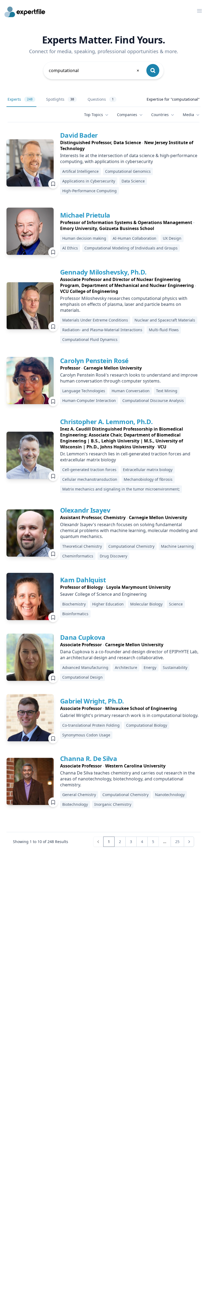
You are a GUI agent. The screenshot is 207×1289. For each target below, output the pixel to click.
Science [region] (176, 604)
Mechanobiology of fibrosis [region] (148, 479)
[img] (30, 163)
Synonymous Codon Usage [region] (86, 734)
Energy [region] (150, 667)
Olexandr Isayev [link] (85, 510)
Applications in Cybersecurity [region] (88, 181)
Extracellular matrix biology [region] (147, 469)
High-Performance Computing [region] (89, 190)
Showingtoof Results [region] (40, 841)
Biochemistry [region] (74, 604)
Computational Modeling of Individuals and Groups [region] (131, 248)
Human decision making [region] (84, 238)
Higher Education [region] (108, 604)
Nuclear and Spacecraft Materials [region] (164, 320)
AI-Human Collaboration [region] (134, 238)
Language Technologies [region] (83, 390)
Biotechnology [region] (75, 804)
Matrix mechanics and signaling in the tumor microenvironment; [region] (121, 489)
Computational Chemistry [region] (131, 546)
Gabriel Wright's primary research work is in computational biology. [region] (129, 715)
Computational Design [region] (82, 677)
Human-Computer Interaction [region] (89, 400)
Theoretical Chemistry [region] (82, 546)
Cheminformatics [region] (77, 556)
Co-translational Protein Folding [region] (91, 725)
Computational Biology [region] (146, 725)
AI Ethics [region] (70, 248)
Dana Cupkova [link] (82, 637)
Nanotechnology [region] (170, 794)
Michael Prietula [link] (85, 215)
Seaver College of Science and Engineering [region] (103, 594)
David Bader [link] (79, 135)
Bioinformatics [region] (75, 613)
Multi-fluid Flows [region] (164, 329)
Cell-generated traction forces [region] (89, 469)
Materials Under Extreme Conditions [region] (95, 320)
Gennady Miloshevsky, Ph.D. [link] (103, 272)
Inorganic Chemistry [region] (112, 804)
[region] (130, 145)
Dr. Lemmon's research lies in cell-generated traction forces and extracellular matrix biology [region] (125, 457)
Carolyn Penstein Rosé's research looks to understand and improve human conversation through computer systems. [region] (129, 378)
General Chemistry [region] (79, 794)
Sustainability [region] (175, 667)
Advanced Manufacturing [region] (85, 667)
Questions (101, 99)
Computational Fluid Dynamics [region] (90, 339)
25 (177, 841)
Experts (20, 99)
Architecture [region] (126, 667)
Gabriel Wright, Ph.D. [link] (92, 700)
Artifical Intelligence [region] (80, 171)
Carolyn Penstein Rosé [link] (94, 360)
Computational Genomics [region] (128, 171)
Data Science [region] (133, 181)
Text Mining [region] (166, 390)
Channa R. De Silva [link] (88, 758)
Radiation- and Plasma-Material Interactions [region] (102, 329)
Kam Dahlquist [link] (83, 579)
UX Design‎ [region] (172, 238)
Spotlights (60, 99)
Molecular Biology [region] (146, 604)
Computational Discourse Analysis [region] (153, 400)
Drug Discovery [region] (113, 556)
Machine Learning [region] (177, 546)
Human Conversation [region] (131, 390)
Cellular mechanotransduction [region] (89, 479)
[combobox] (94, 70)
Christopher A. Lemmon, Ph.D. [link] (106, 421)
